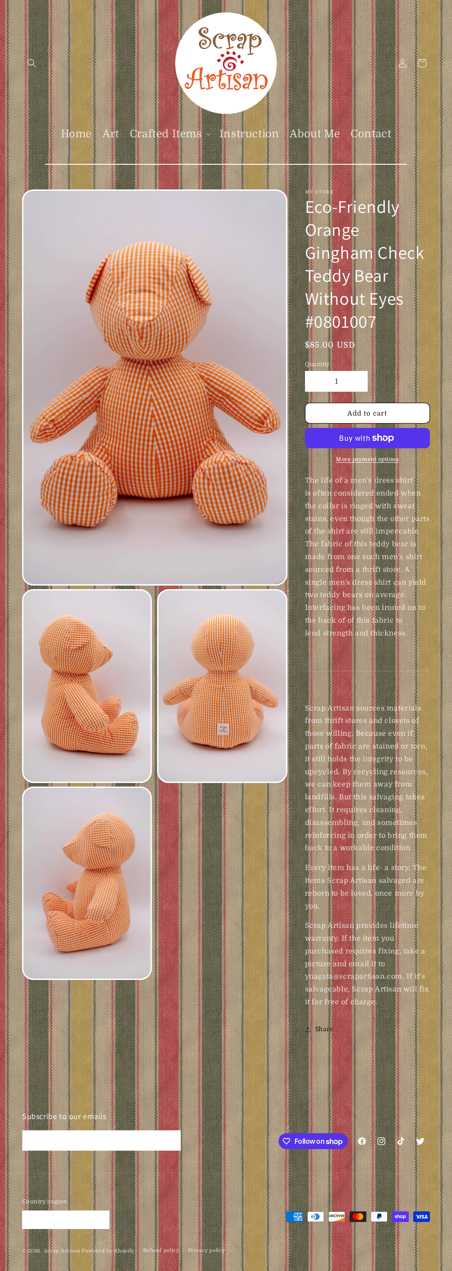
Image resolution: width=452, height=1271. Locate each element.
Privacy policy (206, 1250)
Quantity (317, 364)
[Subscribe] (171, 1140)
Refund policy (161, 1250)
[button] (31, 63)
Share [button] (324, 1029)
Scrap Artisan (62, 1251)
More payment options (367, 459)
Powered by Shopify (108, 1251)
